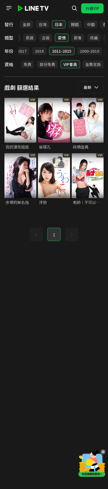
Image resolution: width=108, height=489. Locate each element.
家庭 (30, 37)
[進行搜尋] (74, 8)
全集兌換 (93, 64)
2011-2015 (61, 51)
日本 (59, 24)
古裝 (46, 37)
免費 (27, 64)
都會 (78, 37)
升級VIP (92, 8)
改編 (94, 37)
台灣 (43, 24)
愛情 (62, 37)
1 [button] (54, 234)
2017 (22, 51)
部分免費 (47, 64)
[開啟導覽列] (8, 8)
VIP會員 (70, 64)
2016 (39, 51)
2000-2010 (89, 51)
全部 (26, 24)
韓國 (75, 24)
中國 (91, 24)
